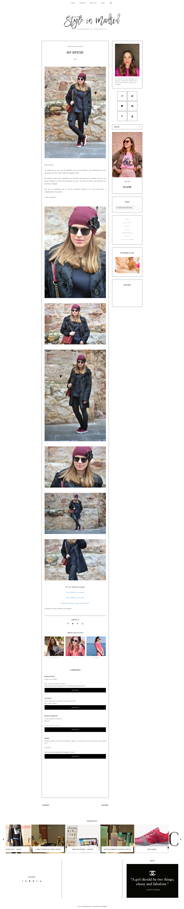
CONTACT (82, 3)
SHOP (103, 3)
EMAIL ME (127, 226)
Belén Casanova (51, 716)
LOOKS (127, 229)
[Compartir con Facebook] (68, 623)
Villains (127, 186)
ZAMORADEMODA (127, 232)
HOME (73, 3)
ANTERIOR (105, 805)
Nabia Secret (50, 676)
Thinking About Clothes (53, 725)
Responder (75, 690)
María (47, 738)
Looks (75, 59)
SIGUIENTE (45, 805)
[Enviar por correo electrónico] (82, 623)
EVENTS (127, 236)
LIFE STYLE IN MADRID (127, 239)
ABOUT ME (93, 3)
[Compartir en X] (73, 623)
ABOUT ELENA (127, 222)
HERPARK (104, 906)
